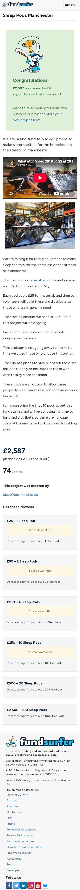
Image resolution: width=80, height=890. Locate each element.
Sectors (12, 800)
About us (12, 806)
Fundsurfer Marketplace (21, 829)
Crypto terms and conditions (25, 847)
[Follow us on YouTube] (38, 885)
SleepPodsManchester (20, 495)
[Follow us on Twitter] (16, 885)
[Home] (17, 4)
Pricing (11, 823)
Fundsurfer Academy (20, 835)
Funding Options (17, 794)
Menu (71, 4)
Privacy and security (19, 853)
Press (10, 864)
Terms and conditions (20, 841)
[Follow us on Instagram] (30, 885)
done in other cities (40, 280)
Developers (14, 870)
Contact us (14, 812)
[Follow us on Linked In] (23, 885)
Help (9, 818)
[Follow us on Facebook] (9, 885)
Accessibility (14, 858)
